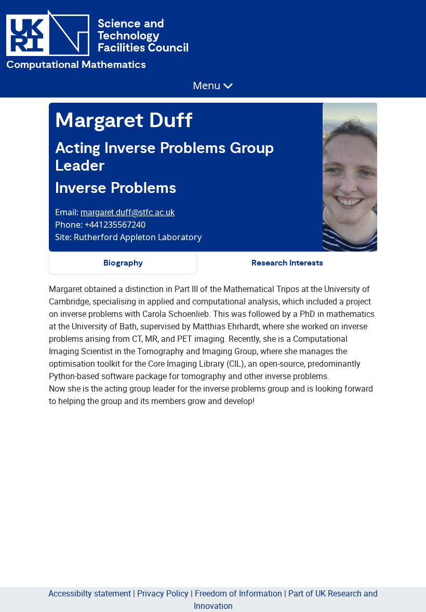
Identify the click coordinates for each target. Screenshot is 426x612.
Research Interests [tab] (287, 263)
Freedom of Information (238, 593)
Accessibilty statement (89, 593)
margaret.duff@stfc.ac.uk (128, 212)
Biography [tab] (123, 263)
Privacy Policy (163, 593)
